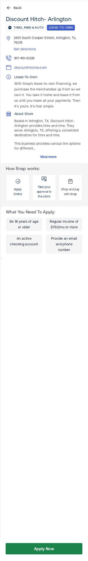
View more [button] (48, 157)
